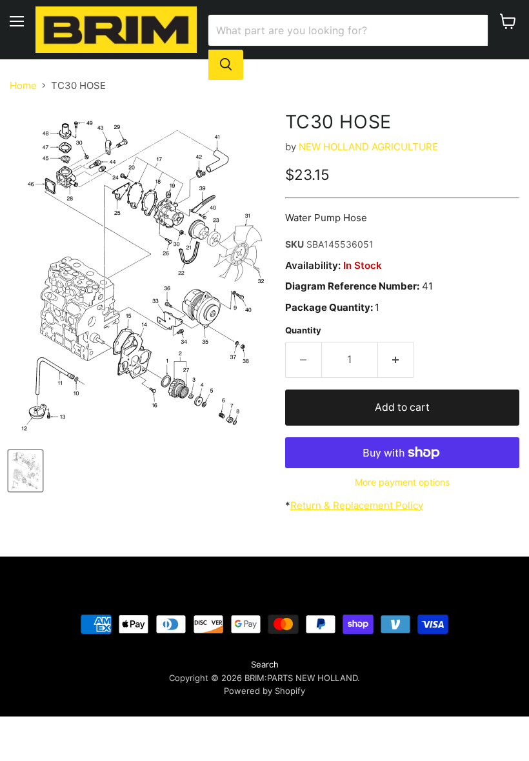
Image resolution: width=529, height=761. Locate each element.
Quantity (303, 330)
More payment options (402, 482)
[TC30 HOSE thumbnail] (25, 470)
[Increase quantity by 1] (396, 360)
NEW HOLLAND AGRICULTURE (368, 147)
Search (265, 664)
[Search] (225, 64)
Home (23, 85)
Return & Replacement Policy (356, 505)
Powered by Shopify (264, 691)
